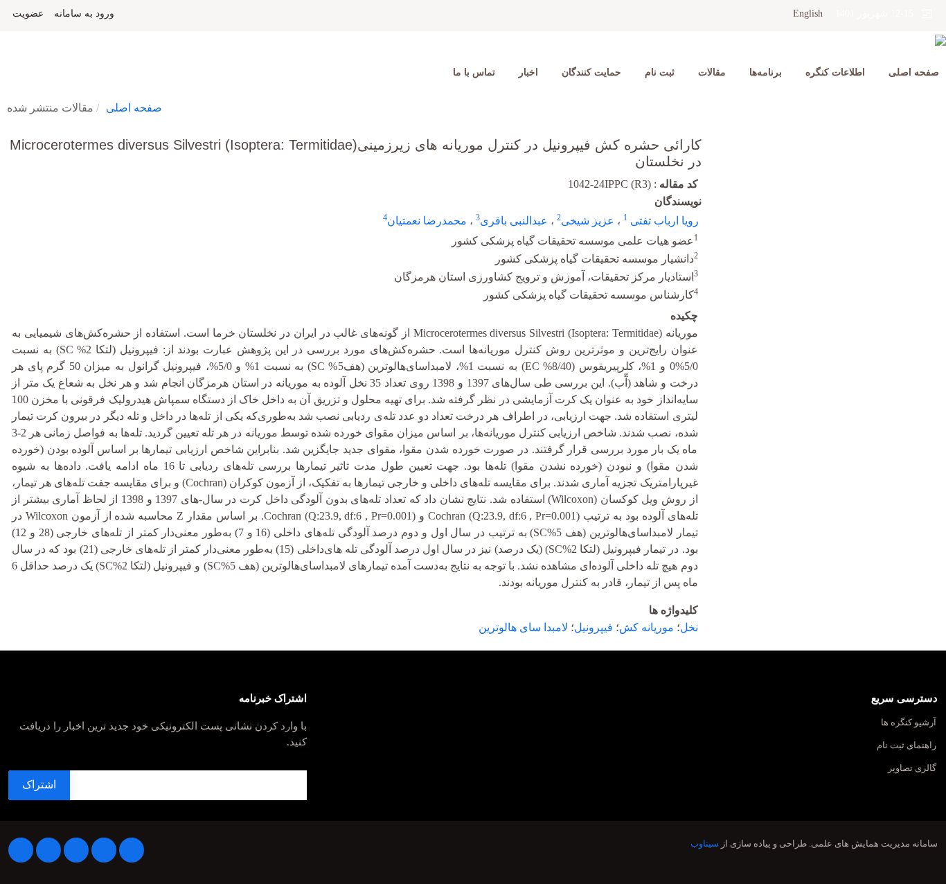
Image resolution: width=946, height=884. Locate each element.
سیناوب (704, 844)
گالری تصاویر (912, 768)
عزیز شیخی (587, 221)
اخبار (528, 72)
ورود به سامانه (84, 13)
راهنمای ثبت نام (906, 745)
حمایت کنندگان (591, 72)
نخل (689, 627)
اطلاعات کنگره (835, 72)
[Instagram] (48, 850)
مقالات (712, 72)
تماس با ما (474, 72)
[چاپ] (9, 135)
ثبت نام (660, 72)
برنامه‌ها (765, 72)
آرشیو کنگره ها (908, 722)
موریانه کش (646, 627)
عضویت (28, 13)
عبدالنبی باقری (514, 221)
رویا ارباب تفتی (663, 221)
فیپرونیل (593, 627)
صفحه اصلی (914, 72)
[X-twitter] (103, 850)
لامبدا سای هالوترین (523, 627)
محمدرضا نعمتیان (427, 221)
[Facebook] (131, 850)
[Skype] (20, 850)
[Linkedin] (76, 850)
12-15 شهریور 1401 (878, 13)
